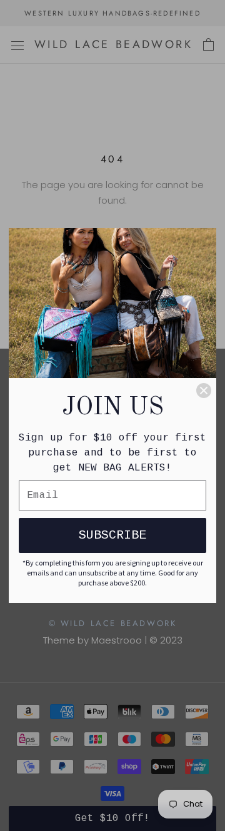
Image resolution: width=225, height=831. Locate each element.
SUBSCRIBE (112, 535)
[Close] (203, 390)
